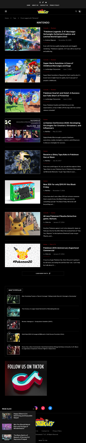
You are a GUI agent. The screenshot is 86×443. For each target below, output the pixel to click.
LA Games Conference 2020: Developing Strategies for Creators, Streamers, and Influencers (62, 125)
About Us (35, 5)
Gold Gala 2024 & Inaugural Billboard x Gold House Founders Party (43, 334)
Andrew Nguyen (50, 40)
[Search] (76, 11)
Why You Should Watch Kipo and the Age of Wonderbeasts (22, 426)
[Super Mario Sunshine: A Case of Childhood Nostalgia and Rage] (22, 70)
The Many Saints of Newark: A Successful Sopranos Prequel (22, 437)
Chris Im (48, 222)
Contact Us (44, 5)
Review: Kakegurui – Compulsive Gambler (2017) (37, 321)
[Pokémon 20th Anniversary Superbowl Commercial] (22, 255)
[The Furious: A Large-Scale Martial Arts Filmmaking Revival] (13, 312)
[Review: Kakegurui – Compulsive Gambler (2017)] (13, 325)
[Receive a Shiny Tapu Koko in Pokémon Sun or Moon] (22, 162)
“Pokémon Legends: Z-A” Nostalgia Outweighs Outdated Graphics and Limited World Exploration (59, 34)
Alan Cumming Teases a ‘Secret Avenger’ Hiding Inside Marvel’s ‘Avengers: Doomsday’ (49, 296)
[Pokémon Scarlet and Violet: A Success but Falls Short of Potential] (22, 100)
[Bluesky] (46, 2)
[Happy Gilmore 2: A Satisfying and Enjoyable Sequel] (7, 416)
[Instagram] (40, 2)
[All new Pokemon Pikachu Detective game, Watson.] (22, 223)
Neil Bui (47, 131)
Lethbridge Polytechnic (53, 69)
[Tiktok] (43, 2)
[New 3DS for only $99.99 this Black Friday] (22, 192)
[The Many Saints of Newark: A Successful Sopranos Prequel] (7, 437)
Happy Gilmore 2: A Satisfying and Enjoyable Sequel (23, 416)
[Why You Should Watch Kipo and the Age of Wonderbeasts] (7, 427)
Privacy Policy (54, 5)
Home (28, 5)
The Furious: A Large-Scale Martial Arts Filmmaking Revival (41, 309)
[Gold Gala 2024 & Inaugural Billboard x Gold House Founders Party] (13, 337)
